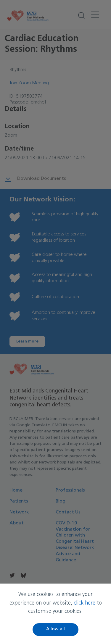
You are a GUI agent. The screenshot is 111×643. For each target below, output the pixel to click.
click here (84, 603)
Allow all (55, 629)
